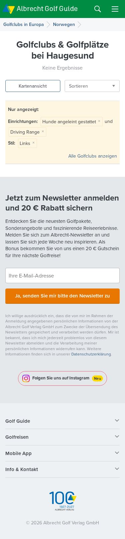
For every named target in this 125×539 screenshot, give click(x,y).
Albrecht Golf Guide (47, 8)
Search (97, 9)
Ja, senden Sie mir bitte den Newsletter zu (62, 295)
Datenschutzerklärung (91, 354)
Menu (115, 9)
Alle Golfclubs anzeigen (92, 156)
